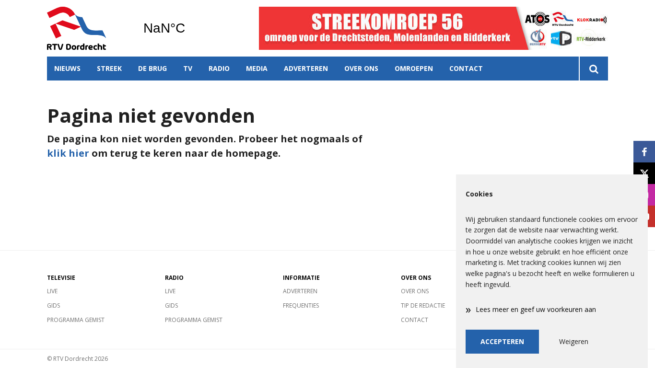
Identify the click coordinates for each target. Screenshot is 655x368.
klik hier (68, 153)
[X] (644, 173)
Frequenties (301, 305)
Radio (219, 68)
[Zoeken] (593, 68)
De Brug (152, 68)
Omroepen (414, 68)
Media (257, 68)
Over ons (361, 68)
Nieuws (67, 68)
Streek (109, 68)
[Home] (88, 28)
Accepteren (502, 341)
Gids (53, 305)
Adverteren (306, 68)
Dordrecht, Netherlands (189, 28)
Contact (466, 68)
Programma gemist (76, 320)
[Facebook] (644, 151)
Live (52, 291)
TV (187, 68)
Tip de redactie (423, 305)
